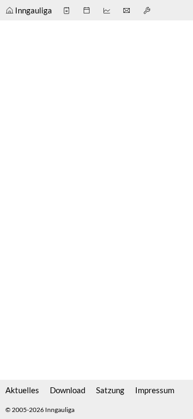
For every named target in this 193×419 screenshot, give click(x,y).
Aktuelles (22, 390)
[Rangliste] (108, 10)
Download (67, 390)
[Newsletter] (127, 10)
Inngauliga (33, 10)
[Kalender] (87, 10)
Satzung (110, 390)
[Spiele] (67, 10)
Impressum (154, 390)
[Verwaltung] (148, 10)
